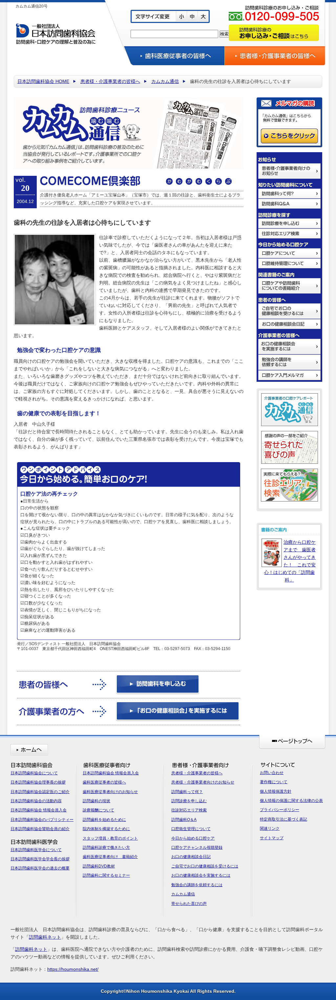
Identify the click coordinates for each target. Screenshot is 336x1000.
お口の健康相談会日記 (191, 857)
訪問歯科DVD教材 (99, 866)
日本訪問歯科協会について (34, 773)
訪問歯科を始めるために (104, 820)
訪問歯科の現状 (96, 801)
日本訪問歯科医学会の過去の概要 (40, 868)
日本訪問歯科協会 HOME (43, 81)
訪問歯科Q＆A (184, 820)
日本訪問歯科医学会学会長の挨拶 (40, 859)
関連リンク (270, 828)
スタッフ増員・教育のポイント (110, 838)
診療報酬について (98, 810)
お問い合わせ (272, 773)
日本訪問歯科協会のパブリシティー (42, 820)
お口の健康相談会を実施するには (200, 875)
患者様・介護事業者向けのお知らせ (202, 782)
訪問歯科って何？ (187, 792)
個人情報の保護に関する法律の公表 (291, 801)
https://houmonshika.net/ (72, 969)
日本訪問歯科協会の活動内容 (36, 801)
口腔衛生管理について (191, 829)
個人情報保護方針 (275, 791)
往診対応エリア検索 (189, 810)
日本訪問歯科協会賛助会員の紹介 (40, 829)
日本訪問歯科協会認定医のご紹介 (40, 792)
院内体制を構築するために (106, 829)
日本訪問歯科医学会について (36, 850)
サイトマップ (272, 838)
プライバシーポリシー (279, 810)
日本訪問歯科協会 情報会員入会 (38, 810)
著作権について (273, 782)
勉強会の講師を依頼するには (196, 885)
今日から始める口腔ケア (193, 838)
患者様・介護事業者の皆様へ (110, 81)
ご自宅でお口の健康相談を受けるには (204, 866)
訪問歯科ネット (45, 937)
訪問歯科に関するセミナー (106, 875)
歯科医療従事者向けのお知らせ (110, 792)
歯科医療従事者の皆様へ (104, 782)
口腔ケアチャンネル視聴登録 (196, 847)
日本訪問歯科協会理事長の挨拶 (38, 782)
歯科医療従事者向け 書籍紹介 (110, 857)
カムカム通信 (165, 81)
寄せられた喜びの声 (189, 904)
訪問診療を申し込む (189, 801)
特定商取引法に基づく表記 (283, 819)
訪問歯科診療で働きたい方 (106, 847)
